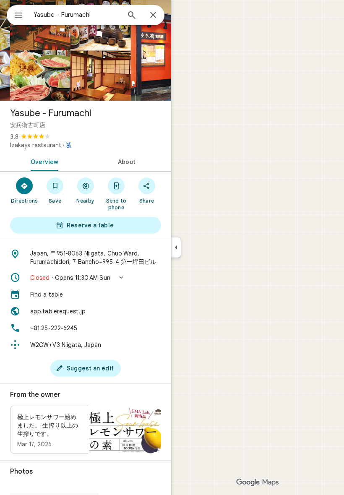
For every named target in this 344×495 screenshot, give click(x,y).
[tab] (43, 161)
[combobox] (77, 15)
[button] (85, 277)
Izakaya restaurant (35, 145)
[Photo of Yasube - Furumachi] (85, 50)
